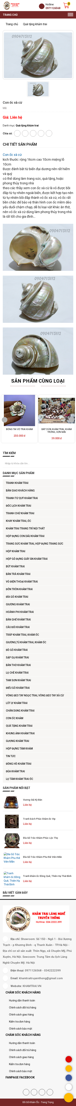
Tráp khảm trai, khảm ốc (22, 634)
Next (71, 420)
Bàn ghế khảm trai (18, 619)
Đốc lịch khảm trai (18, 505)
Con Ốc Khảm (14, 718)
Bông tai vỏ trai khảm (19, 429)
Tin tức (10, 756)
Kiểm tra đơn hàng (19, 1021)
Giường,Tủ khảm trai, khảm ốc (26, 642)
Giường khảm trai (18, 604)
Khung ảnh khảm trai (20, 733)
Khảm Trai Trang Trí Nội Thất (25, 528)
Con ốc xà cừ (12, 155)
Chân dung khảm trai (20, 710)
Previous (4, 420)
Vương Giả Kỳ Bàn (32, 799)
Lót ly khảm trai (16, 703)
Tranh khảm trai (17, 482)
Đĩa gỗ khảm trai (17, 596)
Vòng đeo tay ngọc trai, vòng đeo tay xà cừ (35, 695)
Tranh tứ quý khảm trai (22, 498)
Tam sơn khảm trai (18, 680)
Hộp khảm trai (15, 551)
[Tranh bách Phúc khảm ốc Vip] (12, 821)
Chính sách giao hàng (21, 1014)
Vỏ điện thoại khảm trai (22, 581)
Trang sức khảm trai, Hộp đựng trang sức (34, 543)
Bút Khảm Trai (15, 566)
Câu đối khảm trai (18, 627)
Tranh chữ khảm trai (20, 513)
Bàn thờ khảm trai (18, 665)
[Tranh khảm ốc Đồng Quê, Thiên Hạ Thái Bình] (12, 879)
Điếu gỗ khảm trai (18, 687)
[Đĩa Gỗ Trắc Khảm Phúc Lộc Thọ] (12, 840)
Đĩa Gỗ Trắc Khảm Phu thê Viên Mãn (42, 857)
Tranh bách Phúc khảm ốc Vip (39, 818)
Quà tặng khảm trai (19, 725)
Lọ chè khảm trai (17, 672)
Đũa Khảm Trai (15, 771)
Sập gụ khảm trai (17, 657)
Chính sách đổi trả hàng (22, 1007)
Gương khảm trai (17, 740)
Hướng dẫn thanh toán (22, 1000)
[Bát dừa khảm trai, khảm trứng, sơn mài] (56, 410)
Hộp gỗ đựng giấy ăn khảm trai (27, 558)
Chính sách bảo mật (20, 1028)
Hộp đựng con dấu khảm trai (25, 536)
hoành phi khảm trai (20, 611)
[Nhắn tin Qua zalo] (68, 1087)
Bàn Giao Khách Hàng (20, 490)
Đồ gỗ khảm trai (17, 649)
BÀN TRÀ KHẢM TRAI (18, 574)
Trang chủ (10, 14)
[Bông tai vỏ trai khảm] (19, 410)
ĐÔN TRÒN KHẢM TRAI (19, 589)
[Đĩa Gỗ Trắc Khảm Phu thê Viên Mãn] (12, 859)
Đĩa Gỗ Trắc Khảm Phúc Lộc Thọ (40, 837)
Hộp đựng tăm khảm (19, 748)
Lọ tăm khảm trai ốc (19, 778)
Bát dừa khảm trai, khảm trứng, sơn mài (57, 430)
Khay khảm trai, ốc (18, 520)
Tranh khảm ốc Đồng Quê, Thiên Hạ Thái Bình (47, 876)
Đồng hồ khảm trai (18, 763)
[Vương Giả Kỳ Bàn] (12, 802)
